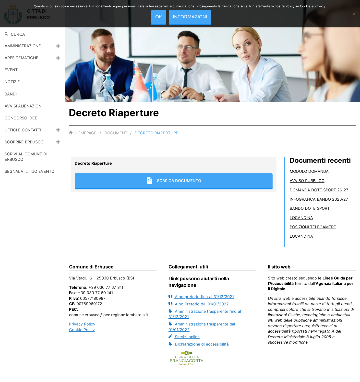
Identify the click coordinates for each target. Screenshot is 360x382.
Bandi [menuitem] (11, 94)
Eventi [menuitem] (12, 69)
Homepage (85, 132)
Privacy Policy (82, 324)
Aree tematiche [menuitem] (21, 57)
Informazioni (190, 16)
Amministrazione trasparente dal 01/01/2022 (201, 327)
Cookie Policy (82, 329)
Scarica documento (179, 180)
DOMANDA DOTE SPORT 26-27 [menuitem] (319, 189)
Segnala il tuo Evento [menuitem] (29, 171)
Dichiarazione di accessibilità (201, 344)
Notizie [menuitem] (12, 81)
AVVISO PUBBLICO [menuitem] (307, 180)
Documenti (116, 132)
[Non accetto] (353, 13)
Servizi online (187, 336)
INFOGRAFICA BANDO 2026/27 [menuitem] (319, 199)
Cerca (17, 34)
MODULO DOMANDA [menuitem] (309, 171)
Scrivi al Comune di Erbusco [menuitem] (26, 156)
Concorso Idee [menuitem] (21, 118)
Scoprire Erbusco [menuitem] (24, 141)
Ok (158, 16)
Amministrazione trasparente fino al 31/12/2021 (204, 314)
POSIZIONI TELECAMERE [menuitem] (313, 226)
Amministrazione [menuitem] (23, 45)
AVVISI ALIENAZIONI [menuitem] (23, 106)
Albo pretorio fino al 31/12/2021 (204, 296)
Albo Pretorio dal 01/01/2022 (201, 303)
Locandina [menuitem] (301, 217)
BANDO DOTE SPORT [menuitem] (310, 208)
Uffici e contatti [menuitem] (23, 129)
